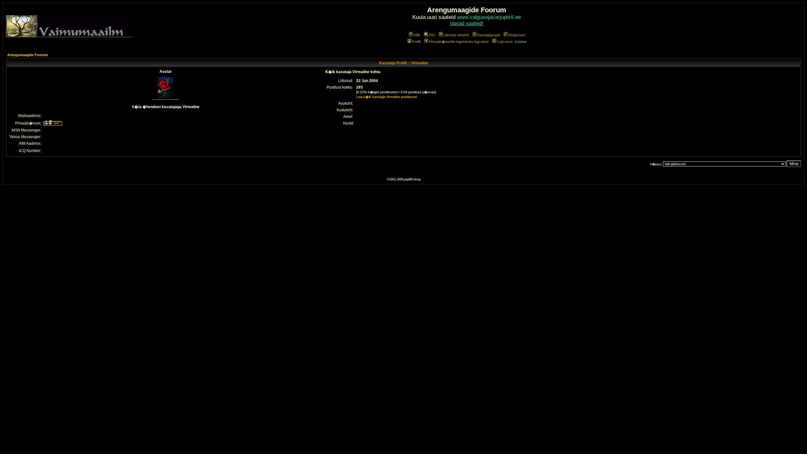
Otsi (432, 35)
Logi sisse (505, 42)
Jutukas (520, 42)
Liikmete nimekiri (456, 35)
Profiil (416, 42)
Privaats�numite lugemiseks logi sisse (459, 42)
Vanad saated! (466, 23)
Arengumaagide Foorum (27, 55)
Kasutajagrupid (488, 35)
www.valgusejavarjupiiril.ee (489, 17)
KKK (417, 35)
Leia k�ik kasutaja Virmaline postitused (386, 97)
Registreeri (516, 35)
